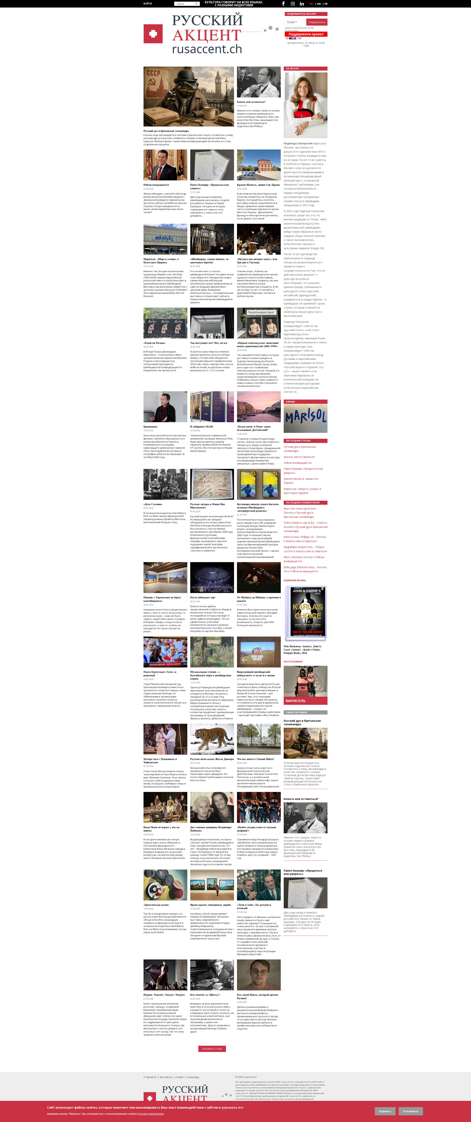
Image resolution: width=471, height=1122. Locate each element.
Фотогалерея (293, 661)
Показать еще (212, 1048)
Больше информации (150, 1113)
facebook (283, 4)
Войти (148, 3)
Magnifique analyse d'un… (299, 547)
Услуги (179, 1077)
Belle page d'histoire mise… (300, 567)
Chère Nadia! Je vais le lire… (300, 522)
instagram (292, 4)
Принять (385, 1111)
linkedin (301, 4)
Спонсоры (193, 1077)
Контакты (166, 1077)
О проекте (150, 1077)
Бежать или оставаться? (299, 457)
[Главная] (212, 33)
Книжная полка (295, 580)
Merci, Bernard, (293, 557)
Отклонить (411, 1111)
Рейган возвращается (297, 462)
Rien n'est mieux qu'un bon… (301, 508)
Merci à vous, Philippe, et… (300, 537)
